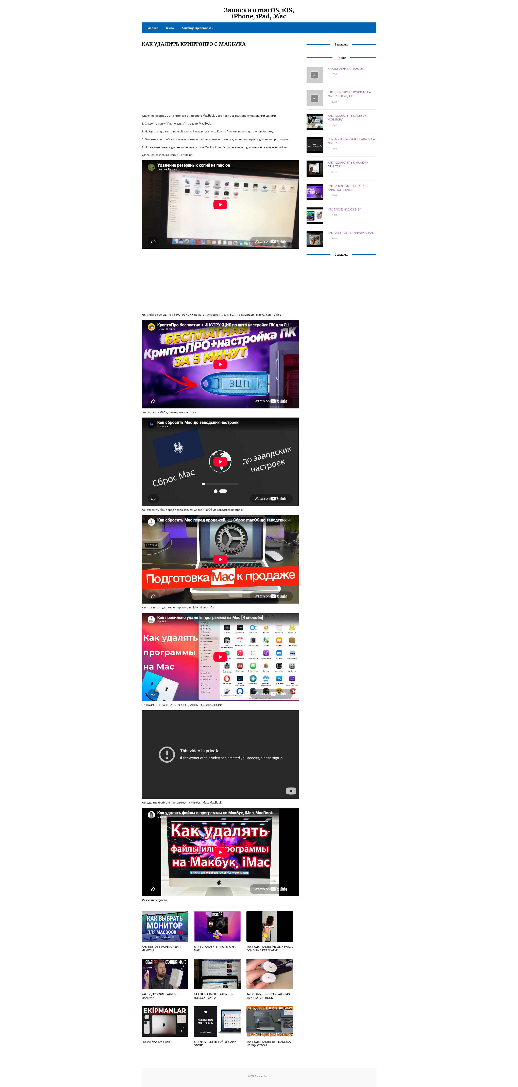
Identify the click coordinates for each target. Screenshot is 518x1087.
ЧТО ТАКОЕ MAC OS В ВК (344, 209)
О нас (170, 28)
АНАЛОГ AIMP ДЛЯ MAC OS (346, 69)
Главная (152, 28)
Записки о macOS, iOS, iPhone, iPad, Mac (259, 13)
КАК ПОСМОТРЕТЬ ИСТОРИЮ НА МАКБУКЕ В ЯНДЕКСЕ (349, 94)
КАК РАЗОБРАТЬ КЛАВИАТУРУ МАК (351, 233)
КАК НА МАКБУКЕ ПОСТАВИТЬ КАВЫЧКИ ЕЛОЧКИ (348, 188)
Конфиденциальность (197, 28)
